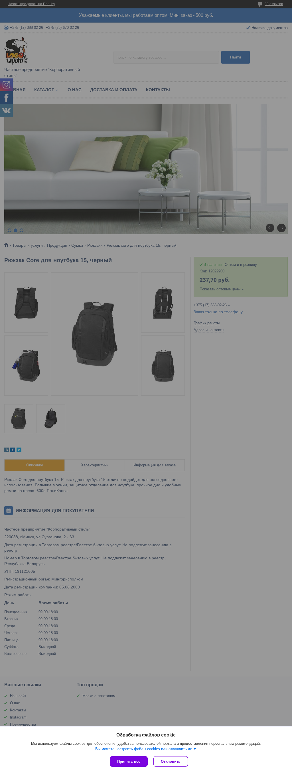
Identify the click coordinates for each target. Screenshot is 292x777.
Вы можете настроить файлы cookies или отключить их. (144, 749)
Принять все (128, 761)
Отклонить (171, 761)
